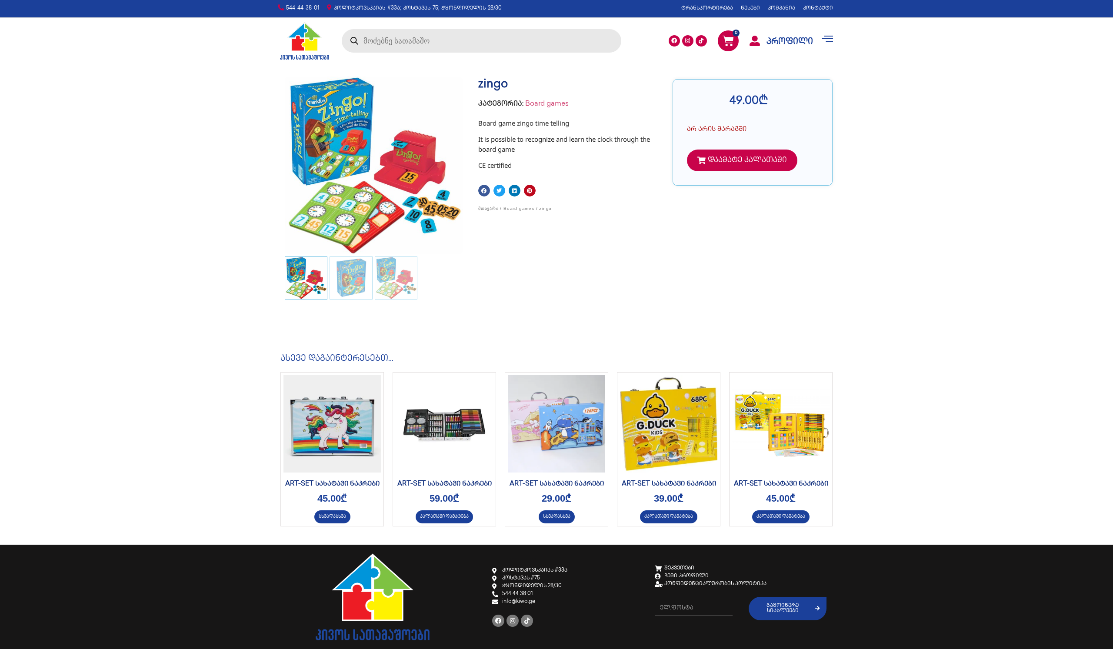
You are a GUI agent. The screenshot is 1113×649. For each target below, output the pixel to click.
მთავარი (488, 208)
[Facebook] (674, 41)
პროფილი (789, 42)
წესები (750, 8)
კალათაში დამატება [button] (444, 516)
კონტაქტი (818, 8)
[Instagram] (687, 41)
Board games (547, 104)
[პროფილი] (755, 41)
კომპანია (781, 8)
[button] (484, 190)
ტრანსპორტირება (707, 8)
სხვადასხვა (332, 516)
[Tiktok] (701, 41)
